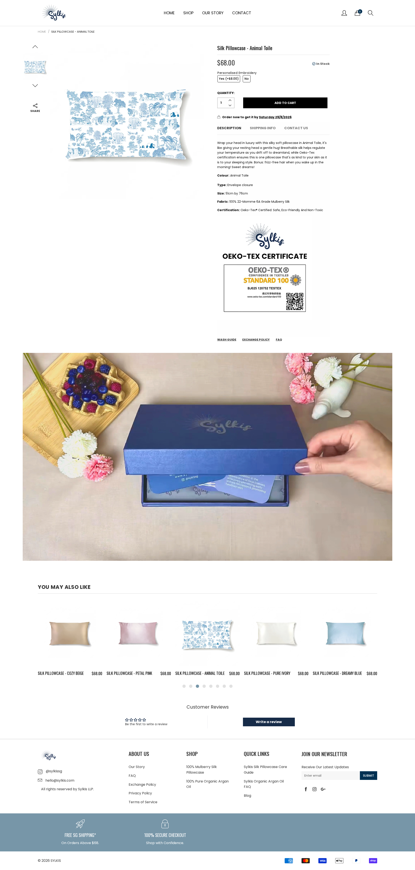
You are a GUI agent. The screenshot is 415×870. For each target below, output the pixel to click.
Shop (188, 13)
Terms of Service (143, 802)
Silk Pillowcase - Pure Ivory (198, 673)
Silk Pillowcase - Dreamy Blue (268, 673)
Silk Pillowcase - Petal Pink (60, 673)
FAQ (132, 775)
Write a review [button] (269, 721)
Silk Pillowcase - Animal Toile (131, 673)
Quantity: (226, 93)
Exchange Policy (142, 784)
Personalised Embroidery (237, 73)
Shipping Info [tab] (263, 128)
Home (169, 13)
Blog (247, 795)
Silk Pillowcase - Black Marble (338, 673)
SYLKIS (56, 860)
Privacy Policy (140, 793)
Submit (368, 775)
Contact (241, 13)
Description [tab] (229, 128)
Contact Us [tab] (296, 128)
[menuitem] (169, 13)
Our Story (212, 13)
